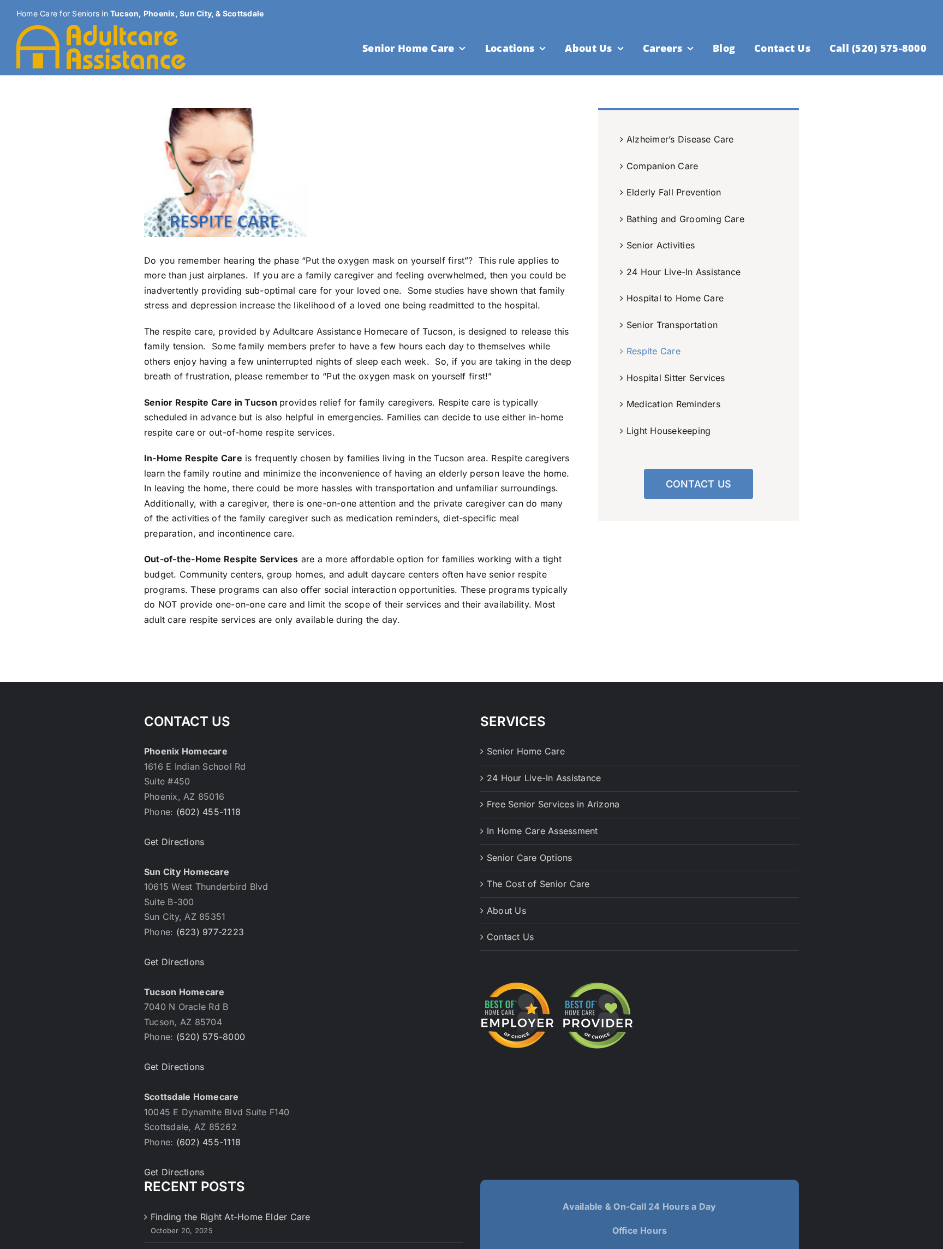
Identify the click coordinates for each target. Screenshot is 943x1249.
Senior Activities (660, 245)
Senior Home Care (526, 751)
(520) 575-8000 (210, 1036)
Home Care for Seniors (57, 13)
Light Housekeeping (668, 430)
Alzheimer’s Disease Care (680, 139)
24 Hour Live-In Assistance (683, 271)
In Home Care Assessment (542, 830)
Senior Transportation (672, 324)
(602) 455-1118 (208, 811)
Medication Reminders (673, 404)
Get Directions (174, 841)
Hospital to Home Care (675, 298)
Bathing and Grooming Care (685, 218)
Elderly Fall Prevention (673, 192)
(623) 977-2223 (210, 931)
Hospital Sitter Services (675, 377)
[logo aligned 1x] (101, 29)
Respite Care (653, 351)
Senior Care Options (529, 857)
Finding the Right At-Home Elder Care (231, 1216)
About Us (506, 910)
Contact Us (510, 936)
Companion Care (662, 165)
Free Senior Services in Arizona (553, 804)
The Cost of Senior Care (538, 883)
